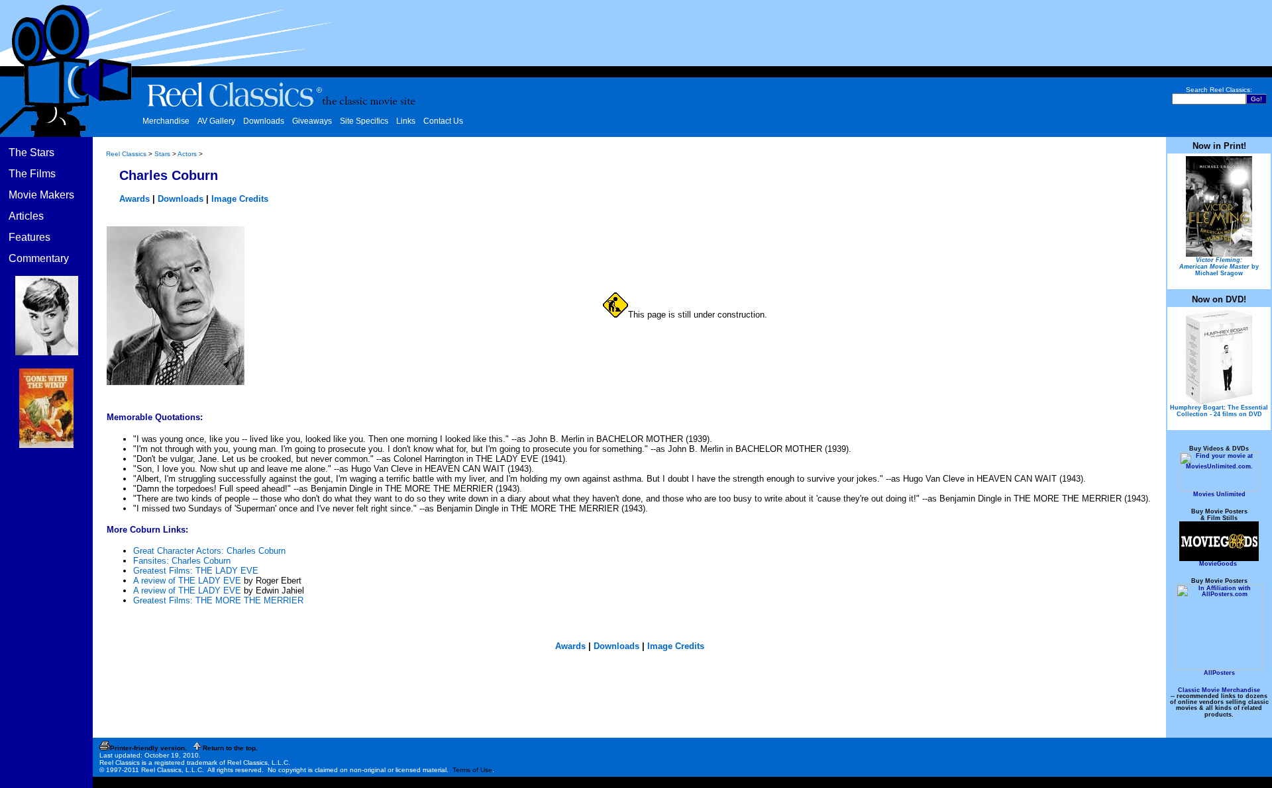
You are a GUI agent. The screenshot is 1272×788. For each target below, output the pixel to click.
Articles (26, 216)
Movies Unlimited (1219, 494)
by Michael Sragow (1219, 267)
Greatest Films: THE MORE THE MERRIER (218, 600)
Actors (187, 153)
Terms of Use (472, 769)
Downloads (263, 121)
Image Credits (239, 199)
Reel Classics (126, 153)
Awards (134, 199)
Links (405, 121)
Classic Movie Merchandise (1219, 690)
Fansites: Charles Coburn (182, 561)
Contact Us (443, 121)
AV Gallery (216, 121)
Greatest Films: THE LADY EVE (195, 571)
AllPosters (1219, 673)
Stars (162, 153)
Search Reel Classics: (1219, 89)
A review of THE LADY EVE (187, 581)
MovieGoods (1218, 563)
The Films (32, 173)
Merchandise (165, 121)
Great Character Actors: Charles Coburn (209, 551)
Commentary (39, 258)
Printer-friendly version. (148, 748)
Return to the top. (230, 748)
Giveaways (312, 121)
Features (29, 237)
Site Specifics (364, 121)
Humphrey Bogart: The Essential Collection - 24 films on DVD (1219, 410)
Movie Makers (41, 194)
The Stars (31, 152)
